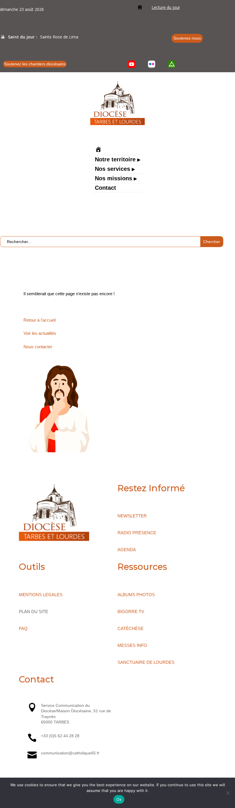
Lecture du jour (166, 7)
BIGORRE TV (130, 611)
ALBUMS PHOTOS (136, 594)
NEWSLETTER (132, 515)
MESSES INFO (132, 645)
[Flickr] (151, 64)
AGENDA (126, 549)
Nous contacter (37, 346)
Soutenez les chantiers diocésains (35, 64)
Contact (105, 188)
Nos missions (113, 178)
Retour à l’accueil (39, 320)
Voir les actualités (39, 333)
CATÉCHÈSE (130, 628)
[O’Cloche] (171, 64)
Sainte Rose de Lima (59, 37)
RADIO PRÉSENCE (136, 532)
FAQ (23, 628)
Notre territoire (115, 160)
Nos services (112, 169)
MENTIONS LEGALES (40, 594)
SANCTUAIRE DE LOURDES (146, 662)
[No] (228, 793)
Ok (119, 799)
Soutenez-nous (187, 38)
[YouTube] (132, 64)
